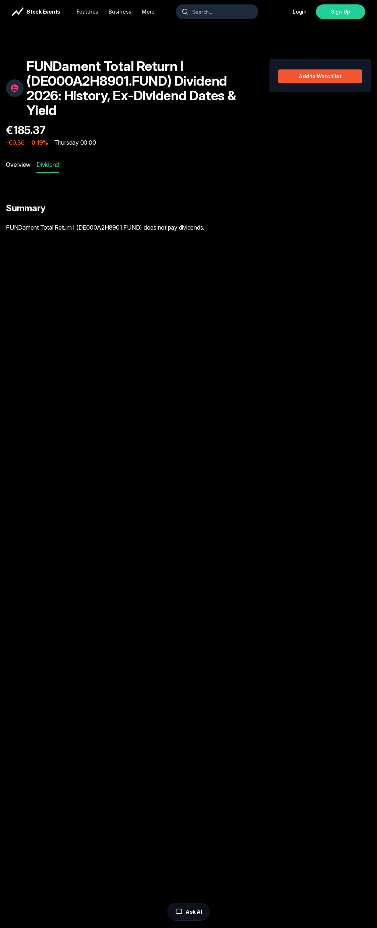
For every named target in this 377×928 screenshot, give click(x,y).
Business (120, 11)
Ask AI (194, 912)
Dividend (47, 164)
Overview (18, 164)
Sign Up (340, 11)
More (148, 11)
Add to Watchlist (320, 76)
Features (87, 11)
